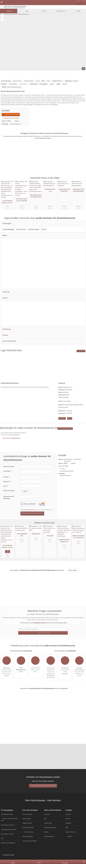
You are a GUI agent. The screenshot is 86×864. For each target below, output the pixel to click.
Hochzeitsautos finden (7, 814)
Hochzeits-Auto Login (8, 855)
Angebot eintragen (27, 823)
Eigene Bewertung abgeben (65, 428)
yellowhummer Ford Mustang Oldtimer (78, 190)
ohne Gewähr (60, 570)
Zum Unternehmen (9, 341)
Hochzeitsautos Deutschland (8, 829)
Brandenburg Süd (63, 407)
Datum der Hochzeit (9, 490)
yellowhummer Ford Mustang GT (64, 190)
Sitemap (46, 832)
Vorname (6, 477)
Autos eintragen (27, 818)
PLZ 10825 (69, 389)
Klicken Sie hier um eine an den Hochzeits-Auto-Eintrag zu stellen (43, 622)
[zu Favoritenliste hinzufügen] (2, 15)
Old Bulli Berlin (36, 533)
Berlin (67, 395)
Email (5, 486)
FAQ (2, 838)
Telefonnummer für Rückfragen (8, 497)
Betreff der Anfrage (8, 466)
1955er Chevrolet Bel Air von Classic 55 (78, 536)
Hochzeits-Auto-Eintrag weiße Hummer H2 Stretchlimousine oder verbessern (50, 672)
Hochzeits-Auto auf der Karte (11, 118)
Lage (26, 11)
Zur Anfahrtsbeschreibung (66, 471)
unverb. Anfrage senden (11, 114)
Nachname (6, 481)
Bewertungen (60, 11)
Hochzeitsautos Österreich (8, 825)
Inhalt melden (72, 570)
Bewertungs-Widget (28, 836)
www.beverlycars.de (15, 124)
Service (5, 335)
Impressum (47, 814)
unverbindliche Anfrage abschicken (32, 513)
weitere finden (21, 669)
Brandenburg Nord (78, 404)
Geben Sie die (11, 438)
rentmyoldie (50, 535)
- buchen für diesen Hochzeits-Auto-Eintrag (79, 671)
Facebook (68, 814)
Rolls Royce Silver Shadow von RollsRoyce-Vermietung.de (64, 541)
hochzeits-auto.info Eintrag (82, 179)
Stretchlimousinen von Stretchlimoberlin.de (50, 190)
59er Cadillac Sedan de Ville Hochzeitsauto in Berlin (36, 196)
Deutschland (65, 397)
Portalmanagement (49, 836)
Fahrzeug (5, 292)
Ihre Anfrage (7, 471)
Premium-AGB (48, 823)
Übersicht (9, 11)
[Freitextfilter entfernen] (78, 2)
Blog (67, 827)
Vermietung (6, 329)
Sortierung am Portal (28, 827)
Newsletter (68, 823)
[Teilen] (80, 862)
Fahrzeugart (6, 223)
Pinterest (68, 818)
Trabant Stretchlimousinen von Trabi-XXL (8, 202)
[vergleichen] (2, 19)
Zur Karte (62, 468)
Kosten (5, 298)
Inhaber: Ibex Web (70, 832)
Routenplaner (81, 351)
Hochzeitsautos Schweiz (7, 834)
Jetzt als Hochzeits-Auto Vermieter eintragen (43, 786)
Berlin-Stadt (65, 392)
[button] (43, 42)
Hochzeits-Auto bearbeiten (30, 841)
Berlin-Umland (68, 404)
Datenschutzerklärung (28, 509)
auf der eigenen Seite (65, 670)
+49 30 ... (9, 121)
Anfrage (78, 11)
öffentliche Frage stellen (43, 633)
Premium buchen (29, 832)
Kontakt (70, 418)
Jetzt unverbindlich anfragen (43, 138)
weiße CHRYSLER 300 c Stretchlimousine (22, 535)
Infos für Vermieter (27, 814)
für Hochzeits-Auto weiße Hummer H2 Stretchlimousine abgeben (7, 671)
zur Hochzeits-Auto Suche (1, 7)
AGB (45, 818)
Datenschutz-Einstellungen (8, 842)
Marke (4, 235)
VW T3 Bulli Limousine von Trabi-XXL (21, 199)
